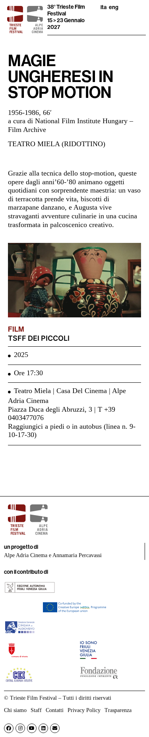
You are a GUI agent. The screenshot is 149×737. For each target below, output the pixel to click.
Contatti (55, 710)
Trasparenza (118, 710)
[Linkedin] (43, 728)
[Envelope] (55, 728)
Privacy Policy (84, 710)
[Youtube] (32, 728)
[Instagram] (20, 728)
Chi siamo (15, 710)
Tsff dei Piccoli (39, 338)
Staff (36, 710)
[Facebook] (9, 728)
